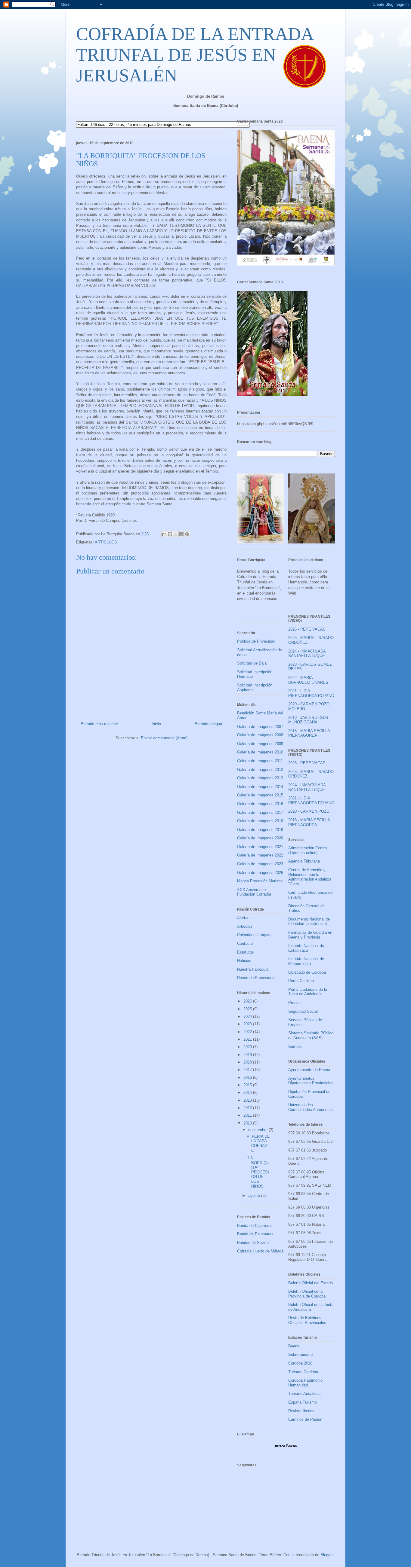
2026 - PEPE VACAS (307, 629)
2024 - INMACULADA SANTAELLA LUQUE (307, 653)
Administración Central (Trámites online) (308, 850)
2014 (248, 1092)
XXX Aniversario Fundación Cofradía (254, 892)
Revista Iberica (301, 1411)
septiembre (258, 1129)
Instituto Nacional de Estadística (306, 948)
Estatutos (245, 952)
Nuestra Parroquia (252, 969)
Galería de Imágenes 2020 (260, 838)
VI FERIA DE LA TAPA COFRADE (258, 1143)
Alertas (243, 917)
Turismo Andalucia (304, 1393)
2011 (248, 1115)
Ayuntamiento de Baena (309, 1069)
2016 (248, 1077)
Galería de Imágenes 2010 (260, 752)
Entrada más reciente (99, 724)
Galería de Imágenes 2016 (260, 804)
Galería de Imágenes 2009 (260, 743)
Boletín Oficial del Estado (310, 1283)
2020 (248, 1047)
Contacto (245, 943)
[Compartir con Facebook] (181, 534)
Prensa (294, 1002)
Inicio (156, 724)
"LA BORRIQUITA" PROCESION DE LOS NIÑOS (258, 1172)
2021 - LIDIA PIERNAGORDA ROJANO (311, 693)
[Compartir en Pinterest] (187, 534)
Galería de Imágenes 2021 (260, 846)
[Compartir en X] (176, 534)
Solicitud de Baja (252, 663)
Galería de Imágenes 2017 (260, 812)
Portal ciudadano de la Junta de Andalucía (307, 991)
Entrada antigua (208, 724)
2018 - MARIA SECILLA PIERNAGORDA (309, 733)
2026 (248, 1001)
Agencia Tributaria (304, 861)
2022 (248, 1032)
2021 (248, 1039)
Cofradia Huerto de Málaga (260, 1251)
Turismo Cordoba (303, 1372)
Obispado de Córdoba (307, 972)
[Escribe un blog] (170, 534)
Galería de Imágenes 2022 (260, 855)
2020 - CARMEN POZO (308, 811)
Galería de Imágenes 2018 (260, 821)
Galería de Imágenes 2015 (260, 795)
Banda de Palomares (255, 1234)
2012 (248, 1108)
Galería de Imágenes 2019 (260, 829)
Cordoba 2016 (300, 1363)
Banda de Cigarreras (255, 1225)
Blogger (326, 1555)
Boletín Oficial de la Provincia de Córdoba (307, 1293)
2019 (248, 1054)
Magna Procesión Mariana (260, 881)
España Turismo (302, 1402)
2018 (248, 1062)
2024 (248, 1016)
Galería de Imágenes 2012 (260, 769)
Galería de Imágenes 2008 (260, 735)
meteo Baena (286, 1446)
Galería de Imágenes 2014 (260, 786)
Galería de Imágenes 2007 (260, 726)
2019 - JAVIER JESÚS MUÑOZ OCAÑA (308, 720)
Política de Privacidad (256, 641)
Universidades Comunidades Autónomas (310, 1107)
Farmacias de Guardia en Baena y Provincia (310, 934)
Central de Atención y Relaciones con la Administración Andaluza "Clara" (309, 877)
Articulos (244, 926)
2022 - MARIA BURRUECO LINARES (308, 680)
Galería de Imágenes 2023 (260, 864)
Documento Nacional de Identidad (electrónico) (309, 921)
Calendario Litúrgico (254, 935)
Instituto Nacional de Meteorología (306, 961)
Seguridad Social (303, 1011)
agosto (254, 1195)
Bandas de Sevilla (253, 1242)
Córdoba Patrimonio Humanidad (305, 1382)
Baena (293, 1346)
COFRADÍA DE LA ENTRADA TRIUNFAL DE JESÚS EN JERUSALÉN (194, 54)
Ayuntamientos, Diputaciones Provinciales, (311, 1080)
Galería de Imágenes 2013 (260, 778)
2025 (248, 1009)
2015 (248, 1085)
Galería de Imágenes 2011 (260, 761)
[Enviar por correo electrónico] (164, 534)
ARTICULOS (106, 542)
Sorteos (295, 1046)
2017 (248, 1069)
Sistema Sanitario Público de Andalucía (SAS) (310, 1035)
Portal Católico (301, 980)
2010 (248, 1123)
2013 (248, 1100)
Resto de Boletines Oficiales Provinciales (307, 1320)
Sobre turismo (300, 1354)
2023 (248, 1024)
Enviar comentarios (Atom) (164, 738)
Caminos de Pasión (305, 1419)
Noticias (244, 960)
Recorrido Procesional (256, 977)
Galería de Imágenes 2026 (260, 872)
